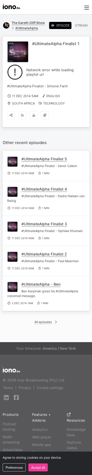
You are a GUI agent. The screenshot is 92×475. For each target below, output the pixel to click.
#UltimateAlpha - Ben (41, 284)
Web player (41, 437)
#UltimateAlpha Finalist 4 (44, 189)
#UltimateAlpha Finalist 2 (44, 254)
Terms (8, 387)
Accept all (38, 467)
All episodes (43, 322)
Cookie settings (50, 387)
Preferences (14, 467)
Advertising (12, 450)
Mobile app (41, 444)
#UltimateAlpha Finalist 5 (44, 159)
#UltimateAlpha (26, 28)
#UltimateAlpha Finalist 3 (44, 224)
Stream (81, 25)
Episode (63, 25)
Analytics (40, 429)
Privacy (25, 387)
